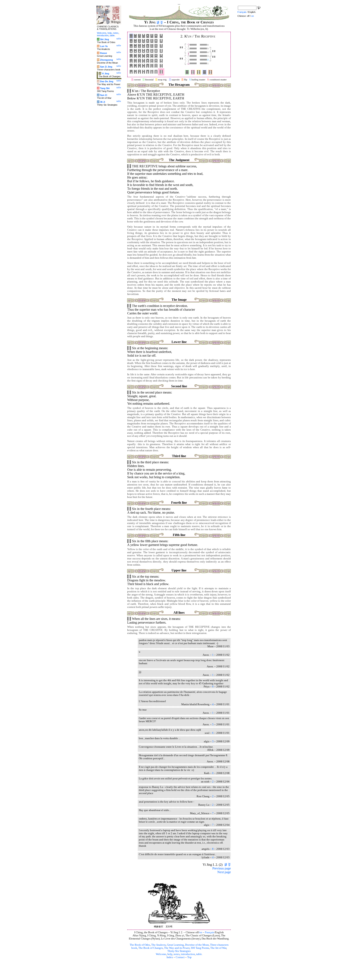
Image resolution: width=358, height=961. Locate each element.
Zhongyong (106, 60)
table (199, 954)
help (169, 954)
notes (177, 954)
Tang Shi (105, 88)
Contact (180, 957)
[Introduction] (158, 22)
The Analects (158, 944)
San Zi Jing (106, 66)
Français (209, 932)
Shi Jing (104, 39)
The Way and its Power (176, 948)
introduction (188, 954)
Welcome (161, 954)
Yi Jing (105, 73)
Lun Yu (104, 46)
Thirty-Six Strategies (179, 951)
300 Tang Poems (200, 948)
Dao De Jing (106, 81)
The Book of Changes (150, 948)
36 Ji (102, 102)
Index (170, 957)
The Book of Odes (140, 944)
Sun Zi (103, 95)
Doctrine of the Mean (197, 944)
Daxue (103, 53)
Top (189, 957)
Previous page (221, 868)
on (200, 932)
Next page (224, 872)
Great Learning (175, 944)
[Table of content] (161, 22)
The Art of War (218, 948)
